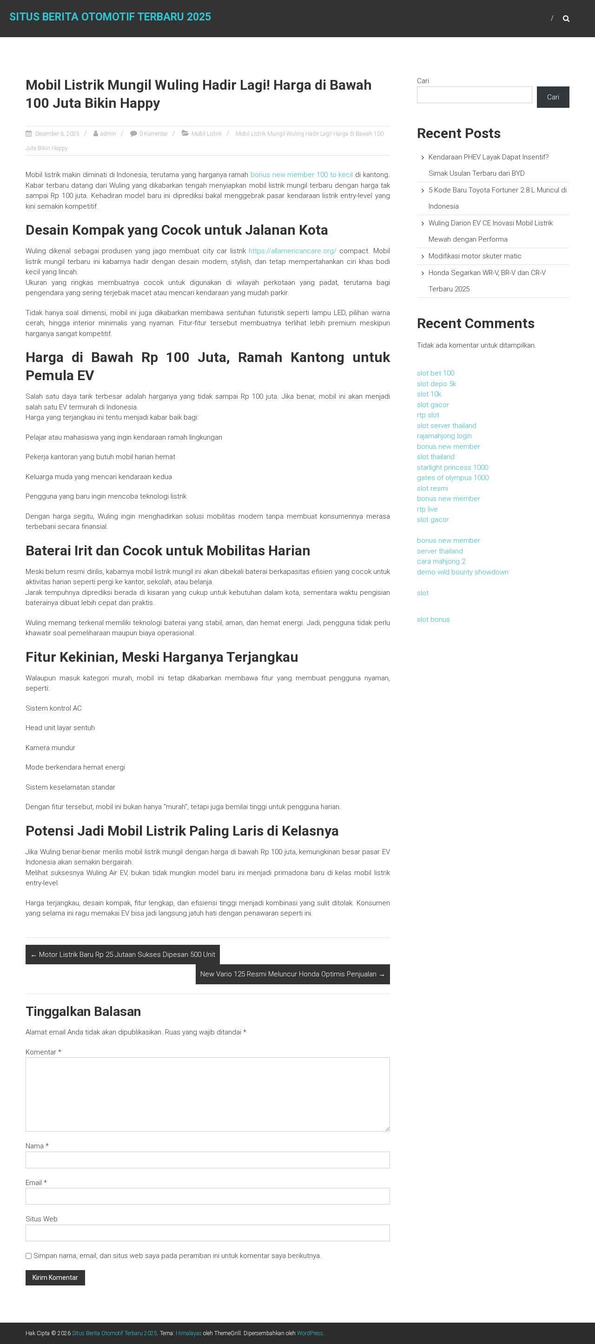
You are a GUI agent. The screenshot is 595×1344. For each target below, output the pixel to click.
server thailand (440, 551)
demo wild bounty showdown (463, 572)
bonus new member (448, 446)
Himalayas (189, 1333)
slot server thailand (446, 426)
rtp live (427, 509)
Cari (423, 81)
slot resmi (432, 488)
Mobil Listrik (207, 134)
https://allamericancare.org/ (293, 251)
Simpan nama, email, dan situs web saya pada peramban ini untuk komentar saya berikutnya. (177, 1256)
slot (423, 593)
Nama (37, 1146)
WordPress (310, 1333)
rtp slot (428, 415)
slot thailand (436, 457)
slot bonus (433, 619)
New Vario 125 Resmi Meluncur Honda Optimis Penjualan (292, 974)
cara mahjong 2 (441, 561)
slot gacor (433, 405)
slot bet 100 (435, 373)
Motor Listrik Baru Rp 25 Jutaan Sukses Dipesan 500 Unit (122, 954)
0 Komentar (153, 134)
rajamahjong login (444, 436)
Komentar (43, 1052)
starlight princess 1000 (452, 467)
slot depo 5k (436, 384)
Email (36, 1183)
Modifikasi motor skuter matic (475, 256)
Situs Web (42, 1219)
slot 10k (429, 394)
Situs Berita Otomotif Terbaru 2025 (110, 17)
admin (108, 134)
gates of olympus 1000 (453, 478)
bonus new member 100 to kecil (302, 175)
